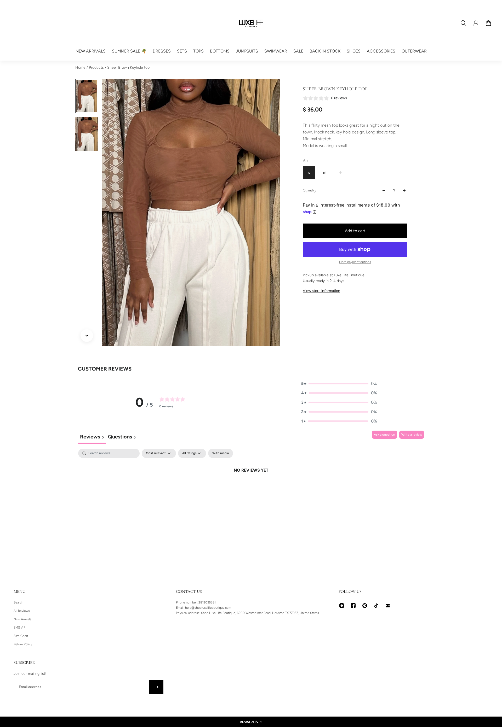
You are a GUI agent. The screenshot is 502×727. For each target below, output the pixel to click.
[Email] (387, 605)
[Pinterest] (364, 605)
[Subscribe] (156, 687)
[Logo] (251, 23)
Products (97, 67)
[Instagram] (341, 605)
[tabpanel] (251, 487)
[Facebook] (353, 605)
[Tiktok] (376, 605)
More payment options (355, 262)
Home (81, 67)
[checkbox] (220, 453)
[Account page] (476, 23)
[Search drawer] (463, 23)
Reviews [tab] (92, 436)
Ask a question (384, 434)
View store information (321, 291)
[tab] (122, 437)
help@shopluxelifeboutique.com (208, 607)
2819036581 (207, 602)
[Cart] (488, 23)
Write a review (411, 434)
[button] (251, 722)
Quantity (309, 190)
